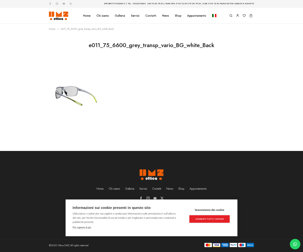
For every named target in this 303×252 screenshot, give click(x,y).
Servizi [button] (135, 16)
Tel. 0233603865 (137, 3)
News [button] (165, 16)
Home (86, 16)
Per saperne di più (82, 227)
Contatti (150, 16)
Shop (178, 16)
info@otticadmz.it (115, 3)
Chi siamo (102, 16)
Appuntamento (196, 16)
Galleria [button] (120, 16)
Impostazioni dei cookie (209, 209)
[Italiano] (214, 15)
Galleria (129, 189)
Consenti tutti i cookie (209, 219)
